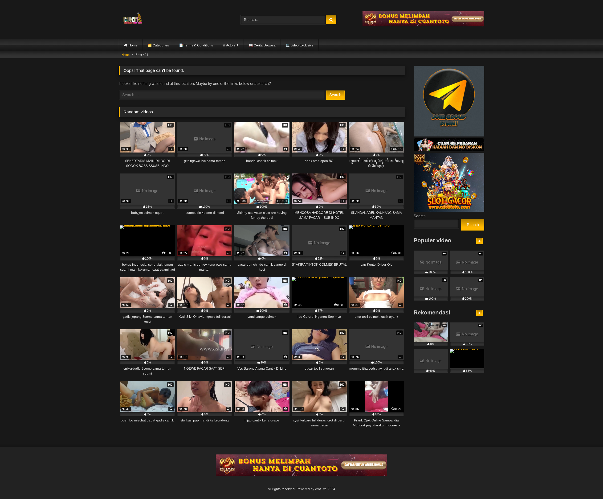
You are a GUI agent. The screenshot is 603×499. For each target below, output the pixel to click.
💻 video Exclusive (300, 45)
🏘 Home (131, 45)
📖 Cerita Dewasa (262, 45)
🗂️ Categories (158, 45)
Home (126, 55)
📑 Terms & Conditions (196, 45)
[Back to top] (588, 485)
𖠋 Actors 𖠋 (231, 45)
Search (420, 216)
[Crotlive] (133, 19)
